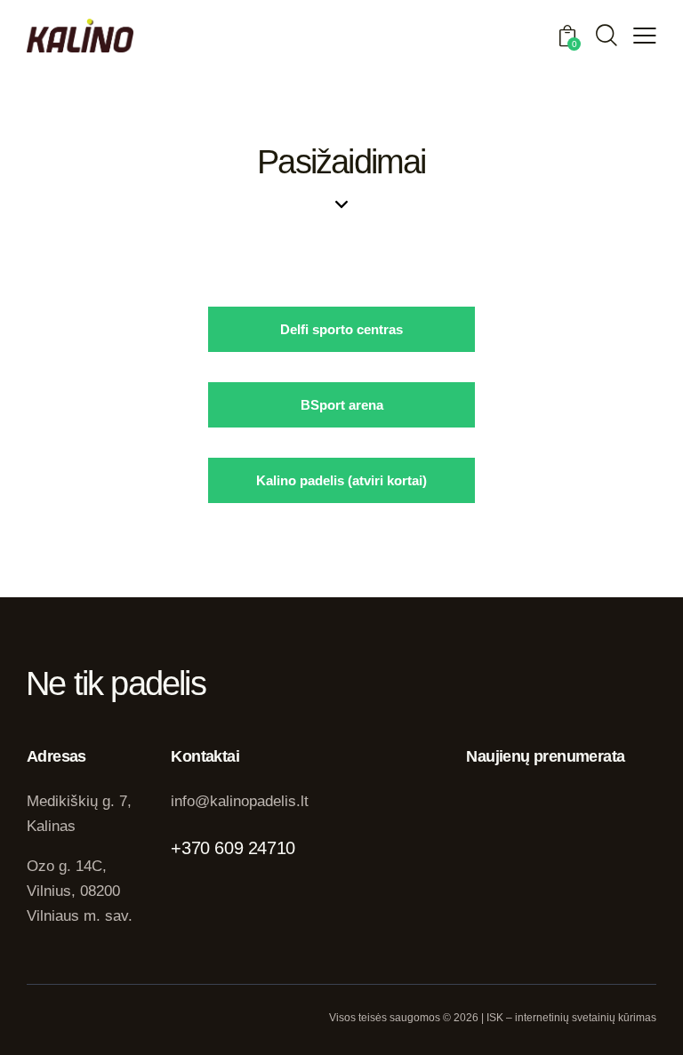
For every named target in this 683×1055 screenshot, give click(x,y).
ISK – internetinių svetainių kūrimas (571, 1017)
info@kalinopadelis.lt (240, 801)
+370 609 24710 (232, 848)
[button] (644, 35)
